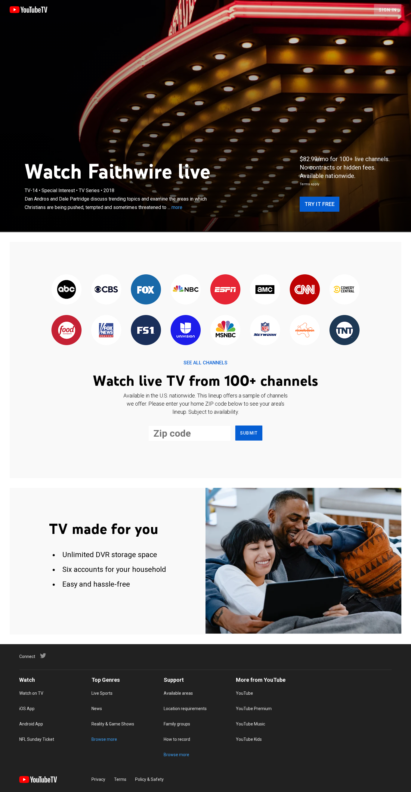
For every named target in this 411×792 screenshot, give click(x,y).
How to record (177, 739)
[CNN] (305, 290)
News (96, 708)
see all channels (205, 363)
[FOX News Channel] (106, 330)
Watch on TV (31, 693)
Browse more (104, 739)
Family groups (177, 724)
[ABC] (66, 290)
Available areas (178, 693)
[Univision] (186, 330)
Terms (120, 779)
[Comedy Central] (344, 290)
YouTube (244, 693)
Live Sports (102, 693)
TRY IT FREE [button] (319, 204)
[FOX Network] (146, 290)
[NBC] (186, 290)
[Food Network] (66, 330)
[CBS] (106, 290)
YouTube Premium (254, 708)
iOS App (27, 708)
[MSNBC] (225, 330)
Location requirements (185, 708)
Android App (31, 724)
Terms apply (309, 184)
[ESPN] (225, 290)
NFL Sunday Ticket (36, 739)
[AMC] (265, 290)
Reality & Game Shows (112, 724)
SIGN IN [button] (388, 10)
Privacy (98, 779)
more (177, 207)
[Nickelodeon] (305, 330)
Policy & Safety (149, 779)
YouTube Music (250, 724)
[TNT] (344, 330)
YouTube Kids (249, 739)
